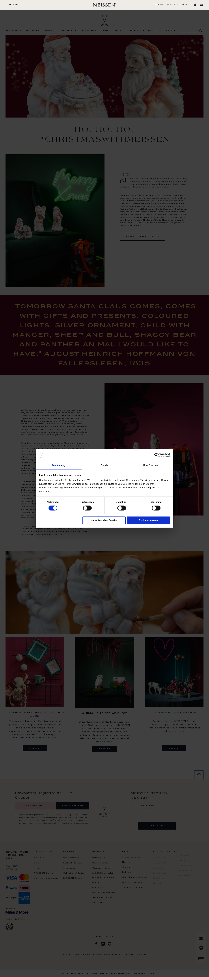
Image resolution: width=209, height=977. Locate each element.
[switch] (87, 508)
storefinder (12, 5)
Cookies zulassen (148, 520)
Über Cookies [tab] (150, 465)
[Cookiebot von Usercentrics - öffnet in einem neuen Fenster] (156, 455)
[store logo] (104, 5)
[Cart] (201, 5)
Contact (185, 5)
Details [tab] (104, 465)
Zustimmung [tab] (58, 465)
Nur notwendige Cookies (104, 520)
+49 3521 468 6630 (166, 5)
